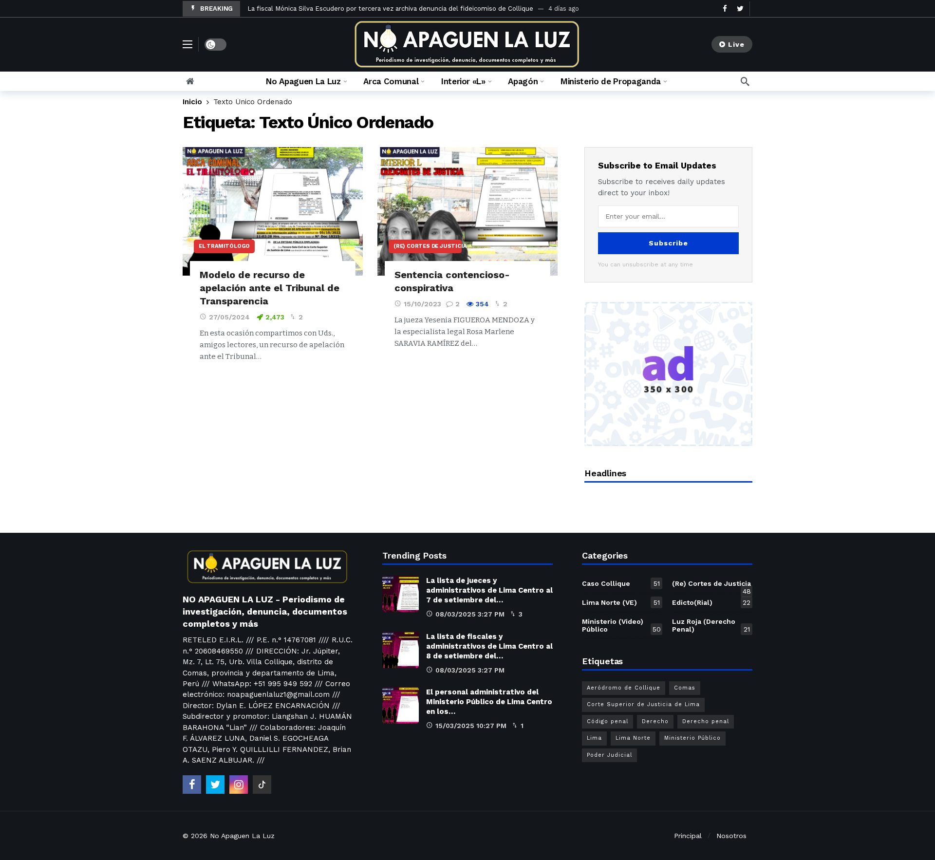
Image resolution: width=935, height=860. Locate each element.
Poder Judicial (609, 755)
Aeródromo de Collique (623, 688)
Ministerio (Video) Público (621, 625)
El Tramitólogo (224, 246)
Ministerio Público (692, 738)
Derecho (655, 721)
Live (736, 44)
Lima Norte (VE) (621, 602)
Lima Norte (633, 738)
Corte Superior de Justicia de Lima (643, 704)
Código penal (607, 721)
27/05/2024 (229, 317)
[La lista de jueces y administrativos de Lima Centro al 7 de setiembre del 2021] (400, 594)
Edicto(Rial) (711, 602)
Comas (684, 688)
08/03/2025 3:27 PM (470, 614)
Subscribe (668, 243)
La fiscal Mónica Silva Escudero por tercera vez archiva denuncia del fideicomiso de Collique (390, 8)
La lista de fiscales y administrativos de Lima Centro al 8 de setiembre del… (489, 646)
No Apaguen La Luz (242, 836)
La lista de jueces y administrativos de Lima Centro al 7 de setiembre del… (489, 590)
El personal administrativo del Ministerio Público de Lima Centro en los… (489, 702)
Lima (594, 738)
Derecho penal (705, 721)
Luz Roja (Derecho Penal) (711, 625)
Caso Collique (621, 583)
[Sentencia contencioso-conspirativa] (467, 211)
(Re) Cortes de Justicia (427, 246)
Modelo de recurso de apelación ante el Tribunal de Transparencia (269, 288)
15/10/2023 (422, 304)
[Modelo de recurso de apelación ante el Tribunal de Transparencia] (273, 211)
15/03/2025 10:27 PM (470, 725)
